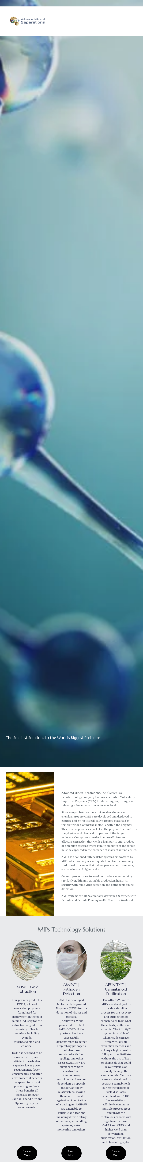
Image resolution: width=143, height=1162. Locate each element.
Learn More (27, 1153)
